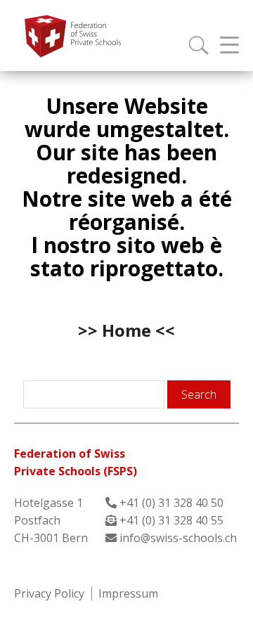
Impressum (128, 593)
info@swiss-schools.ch (178, 538)
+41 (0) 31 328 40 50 (171, 502)
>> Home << (126, 330)
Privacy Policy (49, 593)
